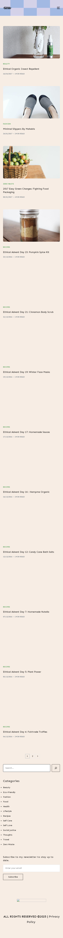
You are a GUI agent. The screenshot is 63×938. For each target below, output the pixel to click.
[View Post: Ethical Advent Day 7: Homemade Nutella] (31, 585)
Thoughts (7, 835)
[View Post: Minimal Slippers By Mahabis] (31, 102)
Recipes (6, 247)
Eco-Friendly (9, 792)
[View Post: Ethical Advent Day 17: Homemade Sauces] (31, 405)
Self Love (7, 825)
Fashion (7, 124)
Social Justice (9, 830)
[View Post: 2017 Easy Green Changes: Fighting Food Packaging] (31, 162)
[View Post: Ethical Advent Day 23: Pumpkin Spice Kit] (31, 225)
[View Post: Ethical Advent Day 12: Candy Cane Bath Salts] (31, 525)
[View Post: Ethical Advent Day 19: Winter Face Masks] (31, 345)
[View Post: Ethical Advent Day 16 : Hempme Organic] (31, 465)
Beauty (6, 64)
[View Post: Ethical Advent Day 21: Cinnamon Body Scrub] (31, 285)
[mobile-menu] (58, 8)
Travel (6, 839)
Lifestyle (7, 811)
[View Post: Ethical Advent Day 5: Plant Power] (31, 645)
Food (5, 801)
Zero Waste (8, 184)
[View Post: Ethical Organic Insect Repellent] (31, 42)
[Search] (56, 768)
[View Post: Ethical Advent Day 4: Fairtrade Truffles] (31, 705)
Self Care (7, 820)
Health (6, 806)
